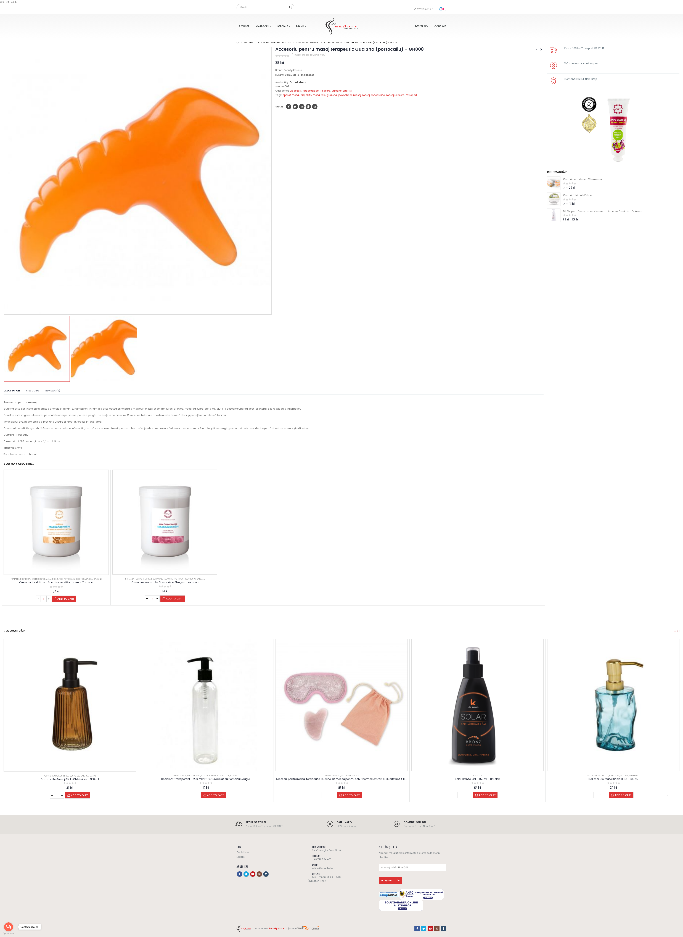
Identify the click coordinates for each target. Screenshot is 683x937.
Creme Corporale (40, 579)
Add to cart (65, 598)
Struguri (186, 579)
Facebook (288, 106)
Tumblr (266, 874)
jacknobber (345, 95)
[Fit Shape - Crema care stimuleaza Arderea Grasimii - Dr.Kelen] (553, 215)
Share (279, 106)
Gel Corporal (618, 775)
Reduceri (244, 26)
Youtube (252, 874)
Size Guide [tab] (32, 390)
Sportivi (347, 91)
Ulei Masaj (498, 775)
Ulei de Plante (43, 776)
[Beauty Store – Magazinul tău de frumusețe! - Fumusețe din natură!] (341, 26)
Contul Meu (243, 852)
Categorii (262, 26)
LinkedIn (302, 106)
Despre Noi (421, 26)
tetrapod (411, 95)
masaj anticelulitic (373, 95)
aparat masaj (291, 95)
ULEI (470, 775)
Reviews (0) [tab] (52, 390)
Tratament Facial (196, 775)
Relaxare (325, 91)
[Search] (290, 7)
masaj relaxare (395, 95)
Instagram (259, 874)
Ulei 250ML (478, 775)
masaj (357, 95)
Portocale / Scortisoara (76, 579)
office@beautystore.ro (325, 868)
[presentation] (4, 180)
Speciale (282, 26)
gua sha (332, 95)
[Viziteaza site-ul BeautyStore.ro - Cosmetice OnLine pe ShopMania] (389, 894)
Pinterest (308, 106)
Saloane (337, 91)
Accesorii (295, 91)
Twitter (295, 106)
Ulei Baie (488, 775)
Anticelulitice (311, 91)
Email (314, 106)
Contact (440, 26)
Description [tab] (12, 390)
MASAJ (465, 775)
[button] (675, 631)
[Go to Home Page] (238, 42)
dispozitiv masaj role (313, 95)
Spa (91, 579)
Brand (300, 26)
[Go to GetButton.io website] (8, 934)
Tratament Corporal (21, 579)
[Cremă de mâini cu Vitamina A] (553, 183)
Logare (241, 857)
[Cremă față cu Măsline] (553, 199)
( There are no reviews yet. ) (309, 55)
